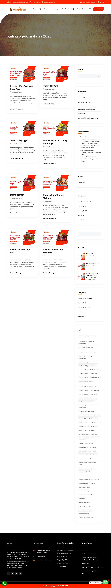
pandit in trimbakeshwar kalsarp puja (88, 434)
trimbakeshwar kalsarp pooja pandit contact (87, 463)
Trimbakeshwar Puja (68, 9)
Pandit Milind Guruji (17, 92)
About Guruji (54, 9)
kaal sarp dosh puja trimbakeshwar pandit (89, 390)
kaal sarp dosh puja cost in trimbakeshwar (89, 369)
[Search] (99, 232)
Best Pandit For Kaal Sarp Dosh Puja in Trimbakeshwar (88, 336)
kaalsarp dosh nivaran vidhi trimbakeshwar (85, 357)
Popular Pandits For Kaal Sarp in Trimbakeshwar (86, 438)
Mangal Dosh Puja (62, 556)
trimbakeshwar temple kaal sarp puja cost (89, 479)
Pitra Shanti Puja (61, 566)
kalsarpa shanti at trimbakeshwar (87, 411)
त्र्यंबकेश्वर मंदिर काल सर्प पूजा (85, 506)
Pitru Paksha (81, 215)
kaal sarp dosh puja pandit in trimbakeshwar (86, 381)
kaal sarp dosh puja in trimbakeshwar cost (89, 377)
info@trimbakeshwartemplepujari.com (18, 2)
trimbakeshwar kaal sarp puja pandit (87, 447)
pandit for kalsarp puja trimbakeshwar (88, 426)
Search (80, 69)
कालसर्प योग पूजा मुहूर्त (19, 140)
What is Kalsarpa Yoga (84, 491)
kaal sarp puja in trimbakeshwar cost (88, 398)
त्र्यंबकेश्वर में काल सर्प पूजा (84, 513)
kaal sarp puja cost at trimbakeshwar (88, 394)
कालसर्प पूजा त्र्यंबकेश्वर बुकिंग (85, 502)
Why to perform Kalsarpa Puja (86, 494)
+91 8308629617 (41, 556)
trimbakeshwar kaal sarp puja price (87, 451)
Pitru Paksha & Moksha (84, 102)
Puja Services (42, 9)
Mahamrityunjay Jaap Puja (64, 553)
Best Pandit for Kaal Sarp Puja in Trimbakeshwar (86, 342)
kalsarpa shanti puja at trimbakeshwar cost (89, 415)
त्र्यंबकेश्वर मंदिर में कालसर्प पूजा (85, 510)
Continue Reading (15, 109)
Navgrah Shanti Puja (62, 563)
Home (34, 9)
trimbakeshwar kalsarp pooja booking (88, 455)
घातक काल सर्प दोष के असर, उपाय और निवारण (88, 118)
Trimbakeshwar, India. (49, 2)
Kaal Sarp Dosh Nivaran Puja (65, 550)
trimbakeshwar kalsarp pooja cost (87, 458)
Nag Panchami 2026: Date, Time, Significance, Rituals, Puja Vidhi (93, 275)
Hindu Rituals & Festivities (85, 201)
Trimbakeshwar (82, 220)
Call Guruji (98, 9)
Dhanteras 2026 (82, 98)
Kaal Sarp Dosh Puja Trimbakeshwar (87, 386)
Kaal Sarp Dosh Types (84, 211)
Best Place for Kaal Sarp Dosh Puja (87, 352)
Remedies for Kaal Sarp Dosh (86, 443)
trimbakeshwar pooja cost (85, 472)
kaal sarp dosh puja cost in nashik (87, 366)
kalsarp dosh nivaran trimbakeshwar (87, 419)
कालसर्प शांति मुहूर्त (50, 86)
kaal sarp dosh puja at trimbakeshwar (88, 362)
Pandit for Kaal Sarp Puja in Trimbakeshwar (89, 422)
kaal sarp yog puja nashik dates (86, 402)
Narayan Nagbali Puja (63, 560)
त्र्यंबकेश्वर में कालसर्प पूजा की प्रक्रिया (86, 517)
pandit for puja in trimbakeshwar (87, 430)
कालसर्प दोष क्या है (82, 498)
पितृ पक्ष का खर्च (81, 113)
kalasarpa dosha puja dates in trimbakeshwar (86, 406)
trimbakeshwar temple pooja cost (87, 483)
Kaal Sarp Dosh (29, 78)
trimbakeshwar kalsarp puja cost (87, 468)
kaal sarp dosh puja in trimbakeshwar (88, 373)
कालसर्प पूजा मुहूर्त (17, 195)
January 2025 (82, 182)
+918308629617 (36, 2)
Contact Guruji (81, 9)
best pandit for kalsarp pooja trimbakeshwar (86, 348)
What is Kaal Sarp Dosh (84, 487)
